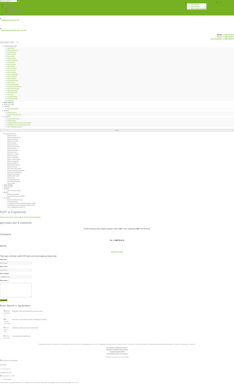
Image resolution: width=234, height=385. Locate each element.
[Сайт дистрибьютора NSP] (117, 25)
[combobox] (8, 42)
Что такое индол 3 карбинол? (21, 336)
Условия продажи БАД (117, 351)
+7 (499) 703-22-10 (228, 35)
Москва (219, 37)
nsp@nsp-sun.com (117, 251)
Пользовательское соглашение (117, 353)
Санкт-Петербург (216, 39)
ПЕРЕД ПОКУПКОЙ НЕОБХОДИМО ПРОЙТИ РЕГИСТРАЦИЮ (20, 217)
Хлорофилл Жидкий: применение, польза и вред (27, 311)
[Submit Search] (18, 1)
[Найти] (18, 42)
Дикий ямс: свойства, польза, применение (25, 327)
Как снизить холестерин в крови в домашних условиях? (29, 319)
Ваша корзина (228, 2)
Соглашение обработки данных (117, 347)
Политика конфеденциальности (117, 349)
